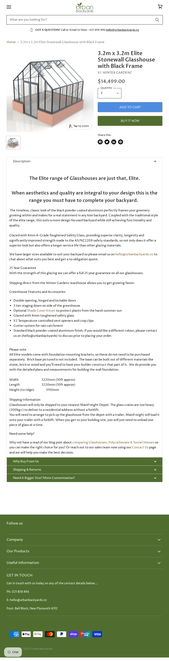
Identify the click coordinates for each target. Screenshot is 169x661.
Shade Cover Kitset (41, 311)
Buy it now (130, 121)
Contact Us (140, 447)
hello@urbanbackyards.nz (122, 30)
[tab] (85, 161)
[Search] (157, 20)
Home (11, 42)
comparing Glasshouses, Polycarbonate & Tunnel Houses (113, 442)
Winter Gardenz (117, 73)
